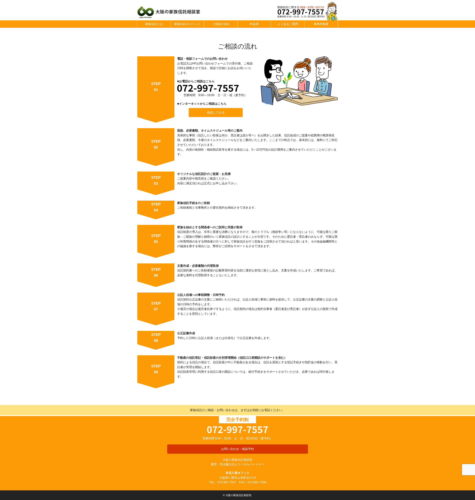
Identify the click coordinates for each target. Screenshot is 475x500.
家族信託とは (154, 24)
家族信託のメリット (187, 24)
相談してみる (216, 112)
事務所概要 (321, 24)
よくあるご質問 (287, 24)
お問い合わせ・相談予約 (237, 449)
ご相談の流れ (221, 24)
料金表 (254, 24)
